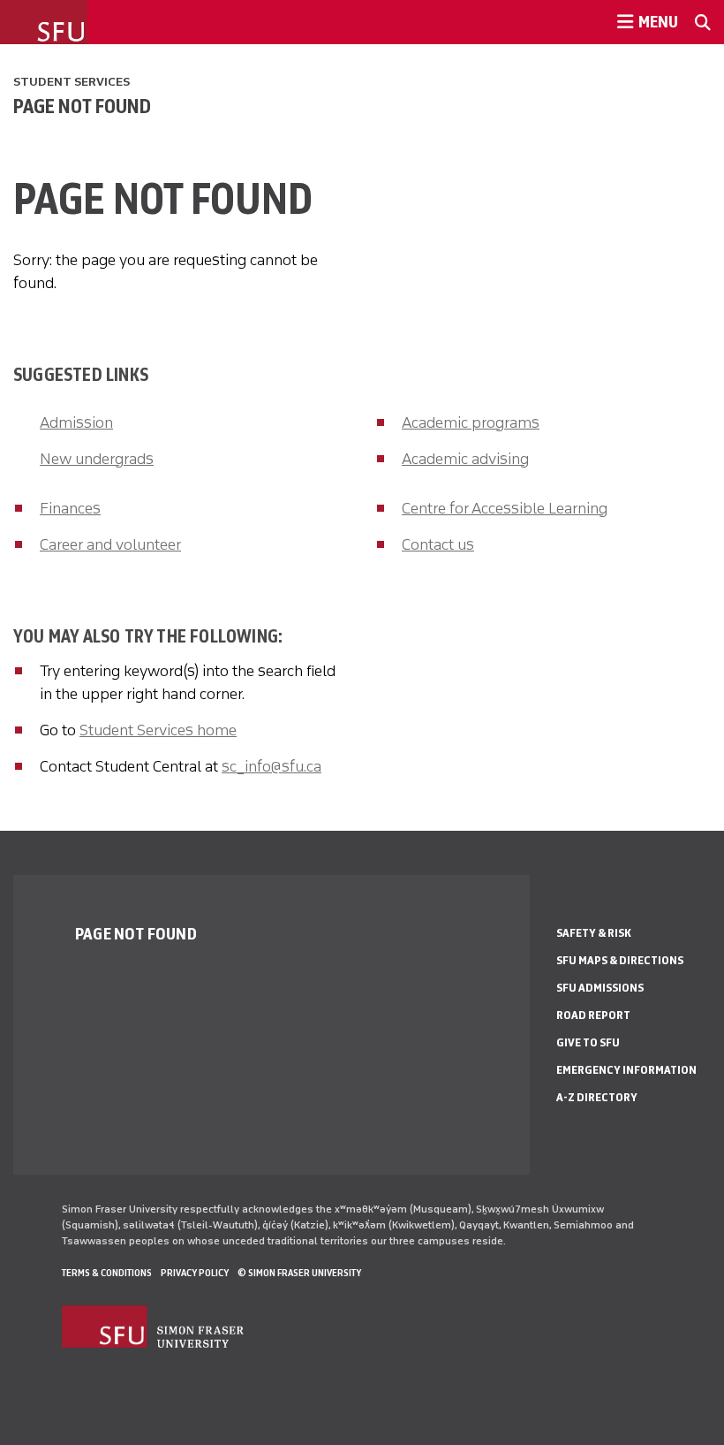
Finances (70, 508)
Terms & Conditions (107, 1272)
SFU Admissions (600, 987)
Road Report (593, 1015)
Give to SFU (588, 1042)
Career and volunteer (110, 544)
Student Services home (158, 730)
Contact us (438, 544)
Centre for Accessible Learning (504, 508)
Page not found (82, 106)
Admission (76, 422)
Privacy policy (195, 1272)
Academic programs (470, 422)
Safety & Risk (593, 932)
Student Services (71, 81)
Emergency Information (626, 1069)
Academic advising (465, 458)
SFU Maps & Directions (619, 960)
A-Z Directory (596, 1097)
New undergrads (97, 458)
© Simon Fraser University (299, 1272)
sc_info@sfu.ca (271, 766)
